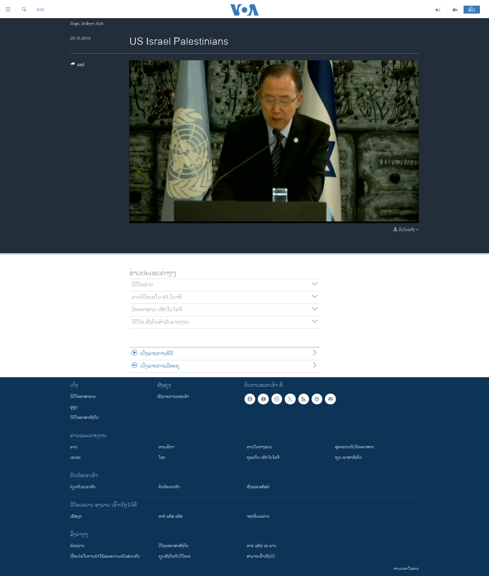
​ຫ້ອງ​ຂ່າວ (77, 546)
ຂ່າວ (40, 10)
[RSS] (303, 399)
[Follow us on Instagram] (276, 399)
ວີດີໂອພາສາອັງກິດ (84, 418)
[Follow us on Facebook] (249, 399)
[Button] (77, 65)
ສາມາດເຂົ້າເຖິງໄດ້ (261, 556)
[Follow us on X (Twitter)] (290, 399)
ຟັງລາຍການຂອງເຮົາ (173, 397)
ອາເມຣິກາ (166, 447)
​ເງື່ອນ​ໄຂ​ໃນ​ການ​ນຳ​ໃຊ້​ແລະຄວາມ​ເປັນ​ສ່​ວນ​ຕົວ (105, 556)
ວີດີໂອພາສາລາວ (83, 397)
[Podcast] (317, 399)
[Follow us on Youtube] (263, 399)
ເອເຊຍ (75, 457)
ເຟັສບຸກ (76, 516)
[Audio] (438, 10)
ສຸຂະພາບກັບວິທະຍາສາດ (354, 447)
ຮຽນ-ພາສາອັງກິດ (348, 457)
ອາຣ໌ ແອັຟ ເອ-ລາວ (261, 546)
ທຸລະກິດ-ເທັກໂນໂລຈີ (263, 457)
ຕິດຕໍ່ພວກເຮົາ (169, 487)
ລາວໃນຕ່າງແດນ (259, 447)
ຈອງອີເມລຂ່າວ (258, 516)
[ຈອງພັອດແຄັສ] (330, 399)
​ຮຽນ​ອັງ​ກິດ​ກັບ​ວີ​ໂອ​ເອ (174, 556)
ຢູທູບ (74, 407)
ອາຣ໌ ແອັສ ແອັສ (170, 516)
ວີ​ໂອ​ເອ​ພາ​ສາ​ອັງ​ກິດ (173, 546)
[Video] (455, 10)
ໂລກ (162, 457)
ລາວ (73, 447)
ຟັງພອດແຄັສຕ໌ (258, 487)
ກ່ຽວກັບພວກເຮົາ (82, 487)
